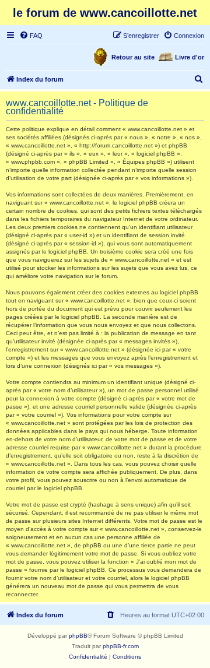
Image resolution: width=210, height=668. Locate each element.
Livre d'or (189, 57)
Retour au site (133, 57)
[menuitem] (31, 36)
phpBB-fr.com (121, 646)
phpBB (78, 635)
